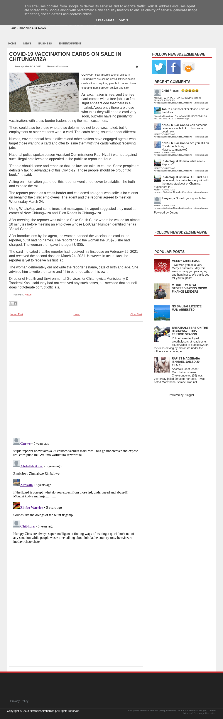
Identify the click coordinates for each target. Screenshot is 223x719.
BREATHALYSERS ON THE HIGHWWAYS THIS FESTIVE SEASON (190, 331)
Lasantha (181, 710)
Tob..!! (166, 109)
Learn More (105, 20)
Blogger (189, 395)
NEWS (28, 294)
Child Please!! (171, 90)
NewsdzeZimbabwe (42, 710)
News (27, 43)
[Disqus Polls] (76, 378)
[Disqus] (76, 490)
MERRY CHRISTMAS (186, 261)
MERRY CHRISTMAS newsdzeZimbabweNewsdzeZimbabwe (173, 135)
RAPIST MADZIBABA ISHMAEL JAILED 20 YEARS (186, 362)
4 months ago (201, 137)
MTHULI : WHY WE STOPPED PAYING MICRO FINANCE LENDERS (189, 288)
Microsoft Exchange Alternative (199, 713)
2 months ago (201, 103)
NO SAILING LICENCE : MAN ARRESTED (187, 308)
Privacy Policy (19, 701)
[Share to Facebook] (15, 303)
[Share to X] (11, 303)
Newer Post (16, 314)
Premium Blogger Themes (202, 710)
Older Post (136, 314)
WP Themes (151, 710)
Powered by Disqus (166, 212)
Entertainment (70, 43)
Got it (123, 20)
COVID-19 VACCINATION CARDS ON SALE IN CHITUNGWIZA (65, 56)
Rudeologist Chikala (175, 161)
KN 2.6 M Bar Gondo (175, 125)
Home (12, 43)
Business (45, 43)
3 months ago (182, 118)
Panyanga (168, 198)
